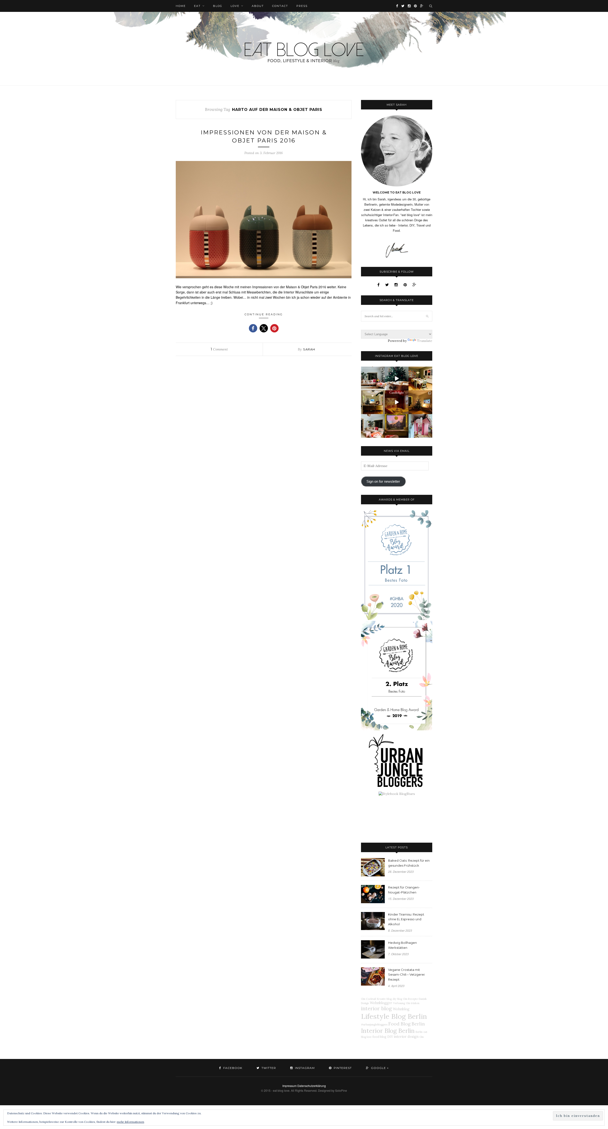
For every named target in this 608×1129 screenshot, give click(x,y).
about (258, 6)
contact (280, 6)
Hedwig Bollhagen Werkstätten (402, 945)
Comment (219, 349)
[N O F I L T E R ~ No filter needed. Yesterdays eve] (396, 426)
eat (197, 6)
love (235, 6)
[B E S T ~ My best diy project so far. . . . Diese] (420, 426)
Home (181, 6)
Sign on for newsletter (383, 481)
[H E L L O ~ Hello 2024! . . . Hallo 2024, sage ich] (373, 378)
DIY (390, 1037)
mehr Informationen (130, 1122)
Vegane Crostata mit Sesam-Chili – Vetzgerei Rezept (406, 975)
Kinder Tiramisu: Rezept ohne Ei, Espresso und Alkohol (406, 919)
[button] (253, 328)
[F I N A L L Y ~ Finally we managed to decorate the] (420, 402)
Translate (424, 341)
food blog (379, 1037)
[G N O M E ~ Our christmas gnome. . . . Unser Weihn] (396, 378)
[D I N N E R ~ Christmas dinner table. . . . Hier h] (420, 378)
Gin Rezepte (410, 999)
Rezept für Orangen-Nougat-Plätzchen (404, 889)
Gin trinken (412, 1003)
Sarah (309, 349)
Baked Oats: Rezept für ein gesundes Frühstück (409, 863)
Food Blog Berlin (406, 1024)
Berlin (419, 1032)
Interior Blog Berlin (388, 1031)
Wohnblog (401, 1009)
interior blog (376, 1008)
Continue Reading (264, 314)
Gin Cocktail (368, 999)
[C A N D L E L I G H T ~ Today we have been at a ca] (396, 402)
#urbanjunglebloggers (374, 1024)
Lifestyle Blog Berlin (394, 1016)
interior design (406, 1037)
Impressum (289, 1086)
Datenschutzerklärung (311, 1086)
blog (217, 6)
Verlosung (399, 1003)
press (302, 6)
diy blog (397, 999)
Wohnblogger (381, 1003)
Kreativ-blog (384, 999)
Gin (421, 1037)
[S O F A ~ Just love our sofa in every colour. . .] (373, 426)
